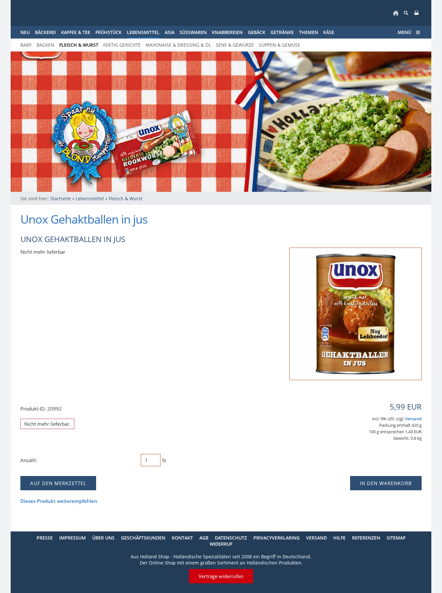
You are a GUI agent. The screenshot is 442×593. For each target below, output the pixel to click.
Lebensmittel (90, 198)
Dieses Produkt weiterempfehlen (58, 501)
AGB (203, 538)
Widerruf (221, 544)
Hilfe (339, 538)
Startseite (60, 198)
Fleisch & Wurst (125, 198)
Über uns (103, 538)
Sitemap (396, 538)
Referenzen (366, 538)
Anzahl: (28, 460)
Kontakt (182, 538)
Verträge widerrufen (221, 576)
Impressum (72, 538)
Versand (413, 419)
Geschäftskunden (143, 538)
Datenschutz (231, 538)
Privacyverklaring (276, 538)
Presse (45, 538)
